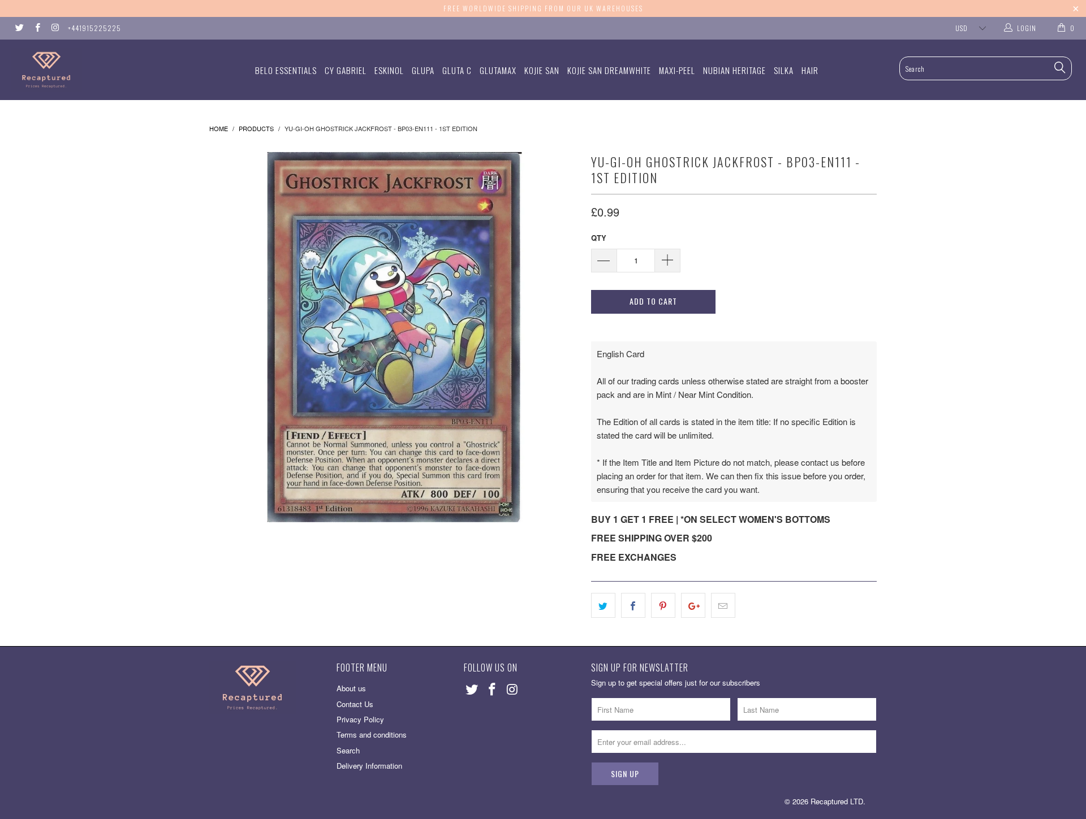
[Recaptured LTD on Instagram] (54, 28)
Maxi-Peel (677, 70)
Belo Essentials (286, 70)
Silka (784, 70)
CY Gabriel (346, 70)
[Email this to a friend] (723, 605)
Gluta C (457, 70)
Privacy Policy (360, 719)
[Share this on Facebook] (633, 605)
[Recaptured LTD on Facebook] (36, 28)
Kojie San (541, 70)
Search (348, 750)
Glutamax (498, 70)
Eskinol (389, 70)
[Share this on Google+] (693, 605)
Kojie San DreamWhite (609, 70)
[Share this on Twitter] (603, 605)
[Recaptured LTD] (92, 70)
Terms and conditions (372, 734)
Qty (598, 237)
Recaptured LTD (837, 801)
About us (351, 688)
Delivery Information (369, 765)
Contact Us (355, 704)
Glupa (423, 70)
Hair (809, 70)
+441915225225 (94, 28)
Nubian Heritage (734, 70)
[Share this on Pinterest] (663, 605)
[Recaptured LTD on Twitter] (19, 28)
